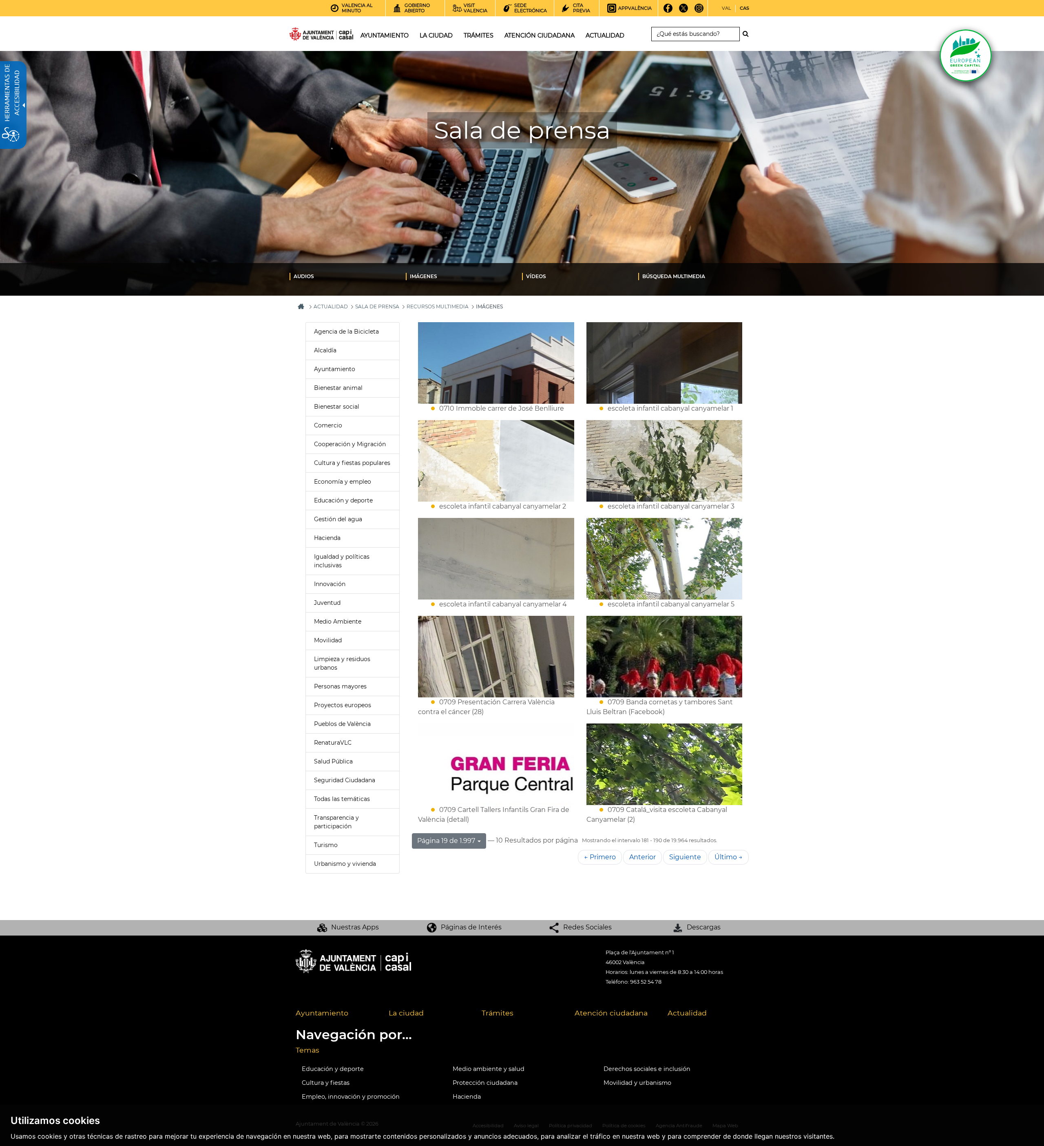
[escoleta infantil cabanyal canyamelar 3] (664, 461)
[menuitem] (348, 276)
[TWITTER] (683, 11)
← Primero (600, 857)
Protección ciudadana (485, 1082)
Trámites (497, 1013)
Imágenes (423, 276)
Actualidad (687, 1013)
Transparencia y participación (336, 822)
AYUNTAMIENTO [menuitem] (385, 35)
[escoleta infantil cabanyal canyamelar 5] (664, 559)
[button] (449, 841)
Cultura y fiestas (325, 1082)
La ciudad (406, 1013)
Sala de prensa (377, 306)
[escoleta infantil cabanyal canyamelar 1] (664, 363)
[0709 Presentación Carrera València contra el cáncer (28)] (496, 656)
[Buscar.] (747, 34)
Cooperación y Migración (350, 444)
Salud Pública (333, 761)
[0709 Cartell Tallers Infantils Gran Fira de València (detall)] (496, 764)
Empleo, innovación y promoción (351, 1096)
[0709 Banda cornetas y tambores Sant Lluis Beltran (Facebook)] (664, 656)
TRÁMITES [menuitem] (478, 35)
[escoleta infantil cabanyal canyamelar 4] (496, 559)
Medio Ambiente (337, 621)
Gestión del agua (338, 519)
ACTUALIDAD (331, 306)
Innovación (329, 584)
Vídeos (536, 276)
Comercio (328, 425)
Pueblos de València (342, 724)
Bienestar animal (338, 388)
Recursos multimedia (438, 306)
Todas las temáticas (342, 799)
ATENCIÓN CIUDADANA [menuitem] (539, 35)
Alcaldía (325, 350)
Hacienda (327, 538)
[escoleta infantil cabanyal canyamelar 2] (496, 461)
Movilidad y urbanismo (637, 1082)
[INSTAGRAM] (699, 11)
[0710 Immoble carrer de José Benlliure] (496, 363)
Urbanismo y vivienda (345, 863)
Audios (304, 276)
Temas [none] (307, 1050)
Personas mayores (340, 686)
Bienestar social (336, 406)
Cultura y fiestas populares (352, 463)
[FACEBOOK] (668, 11)
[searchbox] (695, 34)
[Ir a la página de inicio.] (307, 35)
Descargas (704, 927)
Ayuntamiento (334, 369)
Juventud (327, 602)
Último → (728, 857)
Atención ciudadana (611, 1013)
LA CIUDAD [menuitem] (436, 35)
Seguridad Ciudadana (344, 780)
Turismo (326, 845)
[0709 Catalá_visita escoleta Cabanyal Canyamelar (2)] (664, 764)
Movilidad (328, 640)
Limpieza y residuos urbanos (342, 663)
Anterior (642, 857)
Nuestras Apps (355, 927)
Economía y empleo (342, 481)
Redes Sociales (587, 927)
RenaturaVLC (333, 742)
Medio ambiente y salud (488, 1069)
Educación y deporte (343, 500)
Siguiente (685, 857)
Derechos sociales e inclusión (647, 1069)
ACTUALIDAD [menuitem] (605, 35)
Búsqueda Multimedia (673, 276)
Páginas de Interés (471, 927)
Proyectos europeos (342, 705)
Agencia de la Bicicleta (346, 331)
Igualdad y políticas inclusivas (341, 561)
